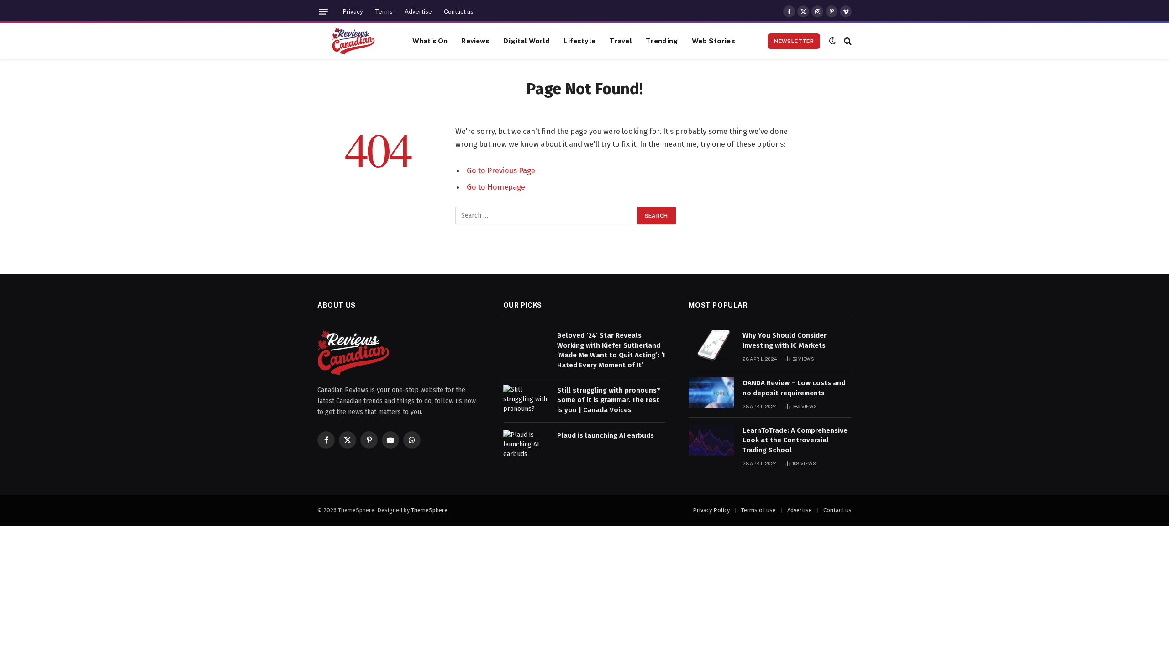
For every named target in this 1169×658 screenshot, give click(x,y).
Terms (384, 11)
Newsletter (794, 41)
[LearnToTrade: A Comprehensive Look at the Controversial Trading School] (711, 440)
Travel (620, 41)
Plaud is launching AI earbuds (605, 435)
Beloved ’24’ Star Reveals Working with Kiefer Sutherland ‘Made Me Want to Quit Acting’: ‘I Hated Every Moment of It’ (611, 350)
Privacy (353, 11)
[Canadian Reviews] (353, 41)
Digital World (526, 41)
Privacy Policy (711, 510)
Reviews (475, 41)
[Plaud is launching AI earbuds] (526, 445)
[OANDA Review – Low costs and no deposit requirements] (711, 392)
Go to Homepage (496, 186)
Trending (662, 41)
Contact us (459, 11)
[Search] (847, 41)
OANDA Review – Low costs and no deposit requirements (793, 388)
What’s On (430, 41)
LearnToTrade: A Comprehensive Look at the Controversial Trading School (795, 440)
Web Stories (713, 41)
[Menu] (323, 11)
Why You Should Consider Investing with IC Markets (784, 340)
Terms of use (758, 510)
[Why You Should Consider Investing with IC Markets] (711, 345)
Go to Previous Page (501, 170)
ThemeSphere (429, 510)
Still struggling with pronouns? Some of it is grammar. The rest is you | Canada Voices (608, 400)
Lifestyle (579, 41)
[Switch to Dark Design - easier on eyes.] (832, 41)
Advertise (418, 11)
